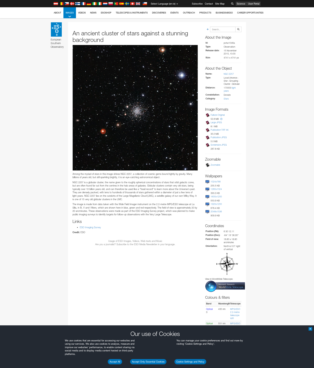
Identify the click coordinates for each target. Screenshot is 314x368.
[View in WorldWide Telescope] (225, 286)
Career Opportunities (250, 12)
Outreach (189, 12)
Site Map (220, 3)
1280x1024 (216, 189)
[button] (221, 119)
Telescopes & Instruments (132, 12)
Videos (82, 12)
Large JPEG (216, 122)
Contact (209, 3)
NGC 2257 (229, 74)
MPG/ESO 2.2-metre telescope (235, 312)
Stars (226, 98)
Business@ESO (224, 12)
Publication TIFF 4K (220, 129)
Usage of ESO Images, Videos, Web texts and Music (135, 241)
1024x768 (216, 181)
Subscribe (197, 3)
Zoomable (215, 164)
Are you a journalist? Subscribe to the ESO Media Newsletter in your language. (135, 244)
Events (174, 12)
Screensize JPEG (219, 144)
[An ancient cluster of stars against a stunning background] (135, 107)
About (57, 12)
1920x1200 (216, 204)
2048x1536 (216, 211)
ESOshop (106, 12)
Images (70, 12)
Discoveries (159, 12)
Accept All (115, 361)
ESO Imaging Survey (90, 227)
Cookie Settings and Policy (190, 361)
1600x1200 (216, 196)
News (93, 12)
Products (205, 12)
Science (241, 3)
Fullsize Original (218, 115)
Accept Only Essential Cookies (148, 361)
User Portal (253, 3)
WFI (232, 318)
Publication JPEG (219, 137)
